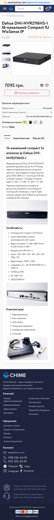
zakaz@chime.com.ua (16, 452)
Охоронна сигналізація (39, 398)
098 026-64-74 (17, 457)
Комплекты (34, 414)
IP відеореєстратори (15, 15)
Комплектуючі (35, 402)
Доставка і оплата (12, 425)
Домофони (9, 413)
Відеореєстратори (12, 405)
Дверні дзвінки (10, 409)
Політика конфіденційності (27, 516)
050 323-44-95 (17, 461)
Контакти (8, 437)
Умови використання (13, 441)
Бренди (7, 433)
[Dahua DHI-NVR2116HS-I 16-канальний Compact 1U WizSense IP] (32, 58)
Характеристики (21, 138)
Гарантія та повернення (14, 429)
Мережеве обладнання (39, 410)
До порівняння (42, 85)
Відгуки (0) (38, 138)
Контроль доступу (36, 406)
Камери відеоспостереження (13, 399)
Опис (7, 138)
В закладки (46, 85)
